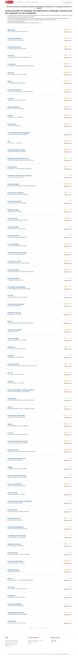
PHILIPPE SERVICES (13, 236)
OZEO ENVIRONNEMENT (14, 604)
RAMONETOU (11, 347)
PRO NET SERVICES (13, 278)
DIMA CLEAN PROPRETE (14, 484)
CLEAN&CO (10, 355)
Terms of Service (63, 654)
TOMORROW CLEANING (14, 330)
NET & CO (10, 373)
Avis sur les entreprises (19, 2)
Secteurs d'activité (28, 2)
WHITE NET (10, 73)
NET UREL (10, 296)
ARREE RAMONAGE (13, 570)
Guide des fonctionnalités (33, 641)
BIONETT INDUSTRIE (13, 107)
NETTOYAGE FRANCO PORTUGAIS (17, 441)
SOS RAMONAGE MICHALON (15, 304)
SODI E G (10, 578)
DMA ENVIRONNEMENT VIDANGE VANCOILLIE (20, 390)
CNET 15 (9, 407)
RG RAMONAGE (12, 167)
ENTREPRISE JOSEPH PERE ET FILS (18, 158)
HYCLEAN (10, 381)
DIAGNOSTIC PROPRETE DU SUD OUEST (19, 176)
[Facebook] (52, 640)
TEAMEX (9, 467)
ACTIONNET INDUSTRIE (14, 90)
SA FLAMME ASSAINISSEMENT (16, 287)
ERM (8, 141)
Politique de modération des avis (11, 641)
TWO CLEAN (11, 587)
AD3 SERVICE (11, 595)
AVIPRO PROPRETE (13, 338)
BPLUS (9, 321)
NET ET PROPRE (12, 493)
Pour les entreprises (67, 2)
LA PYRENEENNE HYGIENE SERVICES (18, 133)
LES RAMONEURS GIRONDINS (16, 150)
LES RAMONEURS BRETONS (15, 613)
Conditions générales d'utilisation (11, 640)
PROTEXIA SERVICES (13, 518)
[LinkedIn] (55, 640)
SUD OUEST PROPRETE (14, 201)
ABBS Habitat (11, 30)
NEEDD (9, 81)
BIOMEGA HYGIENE (13, 210)
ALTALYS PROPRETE (13, 364)
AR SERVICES (11, 621)
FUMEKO (10, 116)
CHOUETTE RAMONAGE (14, 38)
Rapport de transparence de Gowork (35, 640)
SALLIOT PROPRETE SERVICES (16, 475)
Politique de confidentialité (10, 644)
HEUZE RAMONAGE (13, 270)
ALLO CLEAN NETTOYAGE (15, 561)
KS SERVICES (11, 64)
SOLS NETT (10, 98)
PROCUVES (10, 56)
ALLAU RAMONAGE (13, 244)
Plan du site (7, 646)
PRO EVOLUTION (12, 218)
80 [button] (44, 628)
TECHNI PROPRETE (13, 227)
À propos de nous (35, 2)
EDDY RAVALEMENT (13, 184)
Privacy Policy (55, 654)
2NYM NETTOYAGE (12, 450)
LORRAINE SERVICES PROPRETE (17, 253)
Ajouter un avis (67, 32)
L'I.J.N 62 (10, 433)
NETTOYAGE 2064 (12, 553)
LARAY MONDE (11, 398)
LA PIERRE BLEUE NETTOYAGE (16, 535)
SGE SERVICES (11, 124)
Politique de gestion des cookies (11, 643)
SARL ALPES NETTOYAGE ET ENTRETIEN (19, 501)
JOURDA (9, 424)
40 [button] (42, 628)
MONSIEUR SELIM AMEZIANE (16, 415)
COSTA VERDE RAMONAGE (15, 193)
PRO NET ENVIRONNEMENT (15, 527)
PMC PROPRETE (12, 510)
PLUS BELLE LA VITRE (14, 261)
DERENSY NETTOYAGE (14, 544)
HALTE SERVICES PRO (14, 47)
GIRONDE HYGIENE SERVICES (16, 458)
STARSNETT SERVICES (14, 313)
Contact (29, 643)
